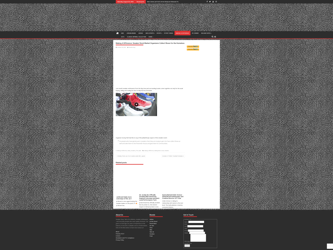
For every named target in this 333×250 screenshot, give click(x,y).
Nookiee (152, 234)
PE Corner (195, 33)
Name (186, 222)
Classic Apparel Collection (136, 37)
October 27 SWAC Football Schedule (172, 156)
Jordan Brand (131, 33)
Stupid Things (168, 33)
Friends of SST (120, 234)
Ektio (151, 227)
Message (187, 241)
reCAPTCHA (188, 243)
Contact (118, 236)
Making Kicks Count (159, 150)
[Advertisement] (124, 78)
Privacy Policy (120, 240)
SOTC (122, 37)
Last (185, 226)
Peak (151, 236)
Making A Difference (182, 33)
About (117, 231)
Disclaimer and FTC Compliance (125, 238)
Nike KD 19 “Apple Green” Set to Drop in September (162, 2)
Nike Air (152, 232)
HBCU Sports (150, 33)
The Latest (138, 150)
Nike (122, 33)
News (129, 150)
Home (150, 37)
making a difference (149, 150)
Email (186, 230)
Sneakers (133, 150)
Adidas (140, 33)
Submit (187, 246)
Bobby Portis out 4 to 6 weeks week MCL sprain (131, 156)
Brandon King (132, 47)
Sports (159, 33)
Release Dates (206, 33)
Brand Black (153, 223)
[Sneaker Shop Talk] (117, 33)
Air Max (152, 225)
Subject (186, 233)
